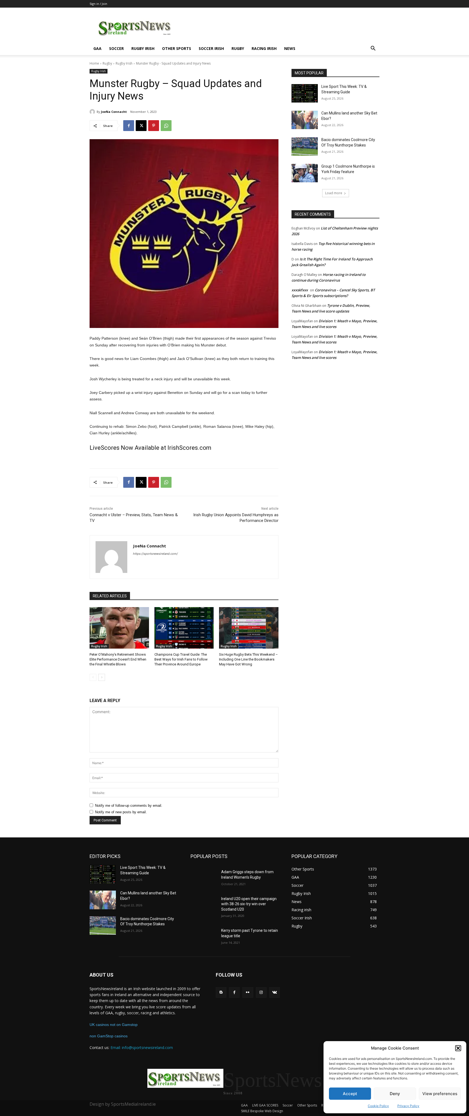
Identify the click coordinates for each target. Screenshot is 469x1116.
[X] (141, 125)
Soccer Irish (211, 48)
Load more (333, 193)
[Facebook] (128, 125)
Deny (395, 1093)
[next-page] (101, 677)
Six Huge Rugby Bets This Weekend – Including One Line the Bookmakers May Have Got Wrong (248, 659)
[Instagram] (261, 992)
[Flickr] (247, 992)
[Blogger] (221, 992)
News (289, 48)
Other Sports (176, 48)
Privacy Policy (408, 1106)
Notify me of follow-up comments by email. (128, 805)
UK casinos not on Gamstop (114, 1024)
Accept (350, 1093)
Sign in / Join (98, 4)
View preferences (439, 1093)
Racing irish (264, 48)
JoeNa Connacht (114, 112)
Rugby (238, 48)
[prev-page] (93, 677)
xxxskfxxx (299, 290)
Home (94, 63)
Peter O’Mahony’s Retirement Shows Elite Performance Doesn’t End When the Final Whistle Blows (118, 659)
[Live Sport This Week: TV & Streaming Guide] (304, 93)
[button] (458, 1048)
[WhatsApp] (166, 125)
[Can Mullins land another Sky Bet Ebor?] (304, 120)
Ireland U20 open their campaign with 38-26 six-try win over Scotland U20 (249, 904)
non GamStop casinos (109, 1036)
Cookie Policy (378, 1106)
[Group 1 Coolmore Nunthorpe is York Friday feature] (304, 173)
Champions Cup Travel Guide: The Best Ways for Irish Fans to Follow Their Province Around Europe (181, 659)
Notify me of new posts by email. (121, 812)
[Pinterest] (153, 125)
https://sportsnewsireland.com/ (155, 554)
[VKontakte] (274, 992)
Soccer (116, 48)
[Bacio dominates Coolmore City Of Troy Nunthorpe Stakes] (304, 146)
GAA (97, 48)
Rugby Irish (142, 48)
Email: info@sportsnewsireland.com (141, 1047)
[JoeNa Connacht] (93, 111)
